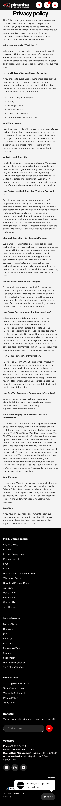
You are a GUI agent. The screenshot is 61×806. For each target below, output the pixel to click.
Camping (8, 629)
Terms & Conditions (13, 688)
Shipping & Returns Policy (16, 683)
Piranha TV (9, 597)
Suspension (9, 657)
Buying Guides (10, 544)
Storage (7, 653)
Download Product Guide (16, 583)
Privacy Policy (10, 697)
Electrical (8, 638)
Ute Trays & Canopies (14, 662)
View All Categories (13, 667)
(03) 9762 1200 (27, 749)
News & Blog (9, 592)
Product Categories (13, 554)
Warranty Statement (14, 693)
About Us (8, 587)
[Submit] (49, 728)
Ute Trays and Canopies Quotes (19, 573)
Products (8, 549)
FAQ (5, 563)
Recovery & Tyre (11, 648)
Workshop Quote (12, 578)
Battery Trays (10, 624)
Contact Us (9, 602)
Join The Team (10, 607)
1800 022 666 (18, 746)
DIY (5, 633)
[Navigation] (55, 5)
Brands (7, 568)
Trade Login (9, 702)
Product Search (11, 559)
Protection (8, 643)
